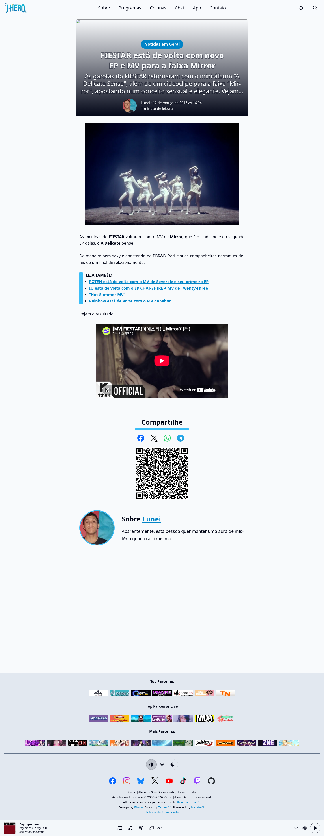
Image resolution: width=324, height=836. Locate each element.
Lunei (145, 102)
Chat (179, 8)
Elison (138, 807)
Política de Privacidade (162, 812)
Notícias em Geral (162, 44)
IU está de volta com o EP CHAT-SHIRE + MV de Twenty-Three (148, 288)
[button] (301, 8)
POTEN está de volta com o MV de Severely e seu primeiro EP (149, 281)
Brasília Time (186, 802)
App (197, 8)
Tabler (162, 807)
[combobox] (130, 828)
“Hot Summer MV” (107, 294)
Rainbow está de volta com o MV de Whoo (130, 301)
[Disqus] (162, 611)
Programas (130, 8)
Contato (218, 8)
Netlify (196, 807)
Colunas (158, 8)
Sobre (104, 8)
